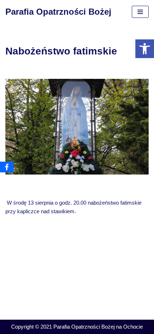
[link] (144, 48)
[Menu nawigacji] (140, 12)
